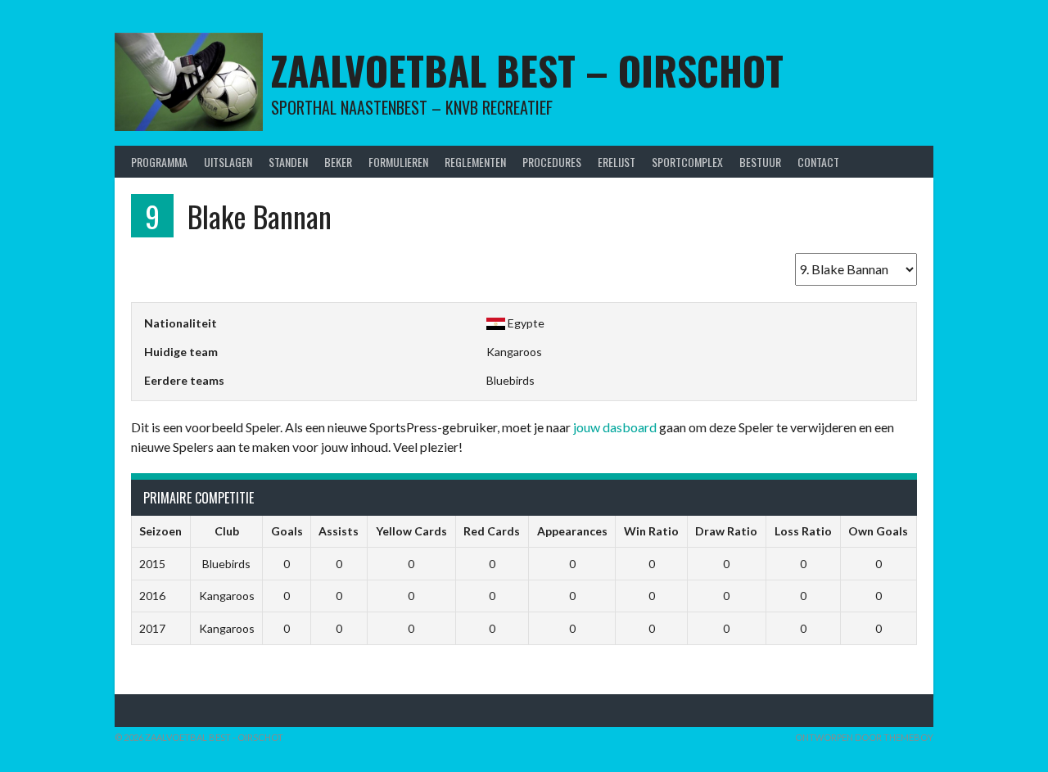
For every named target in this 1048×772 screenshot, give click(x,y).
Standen (288, 161)
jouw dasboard (615, 427)
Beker (338, 161)
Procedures (551, 161)
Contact (818, 161)
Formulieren (398, 161)
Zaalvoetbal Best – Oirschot (527, 70)
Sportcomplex (687, 161)
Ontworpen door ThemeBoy (864, 737)
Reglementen (475, 161)
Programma (159, 161)
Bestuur (760, 161)
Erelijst (616, 161)
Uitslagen (228, 161)
